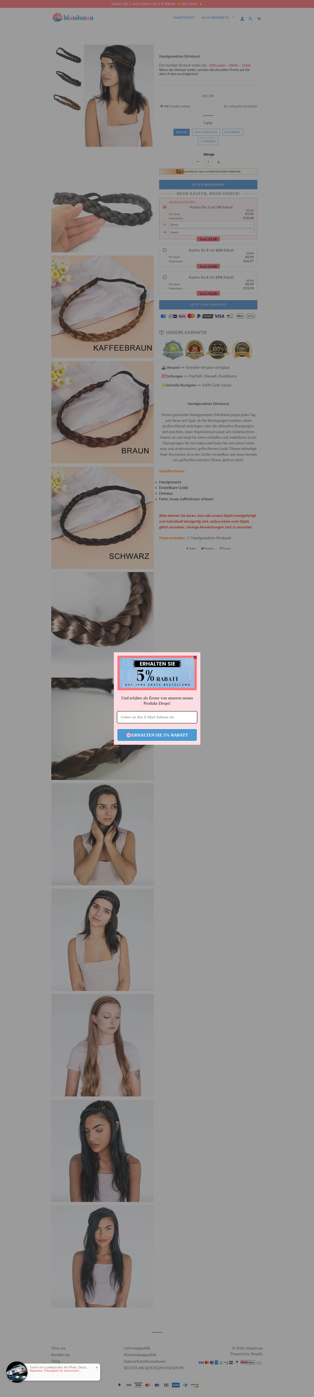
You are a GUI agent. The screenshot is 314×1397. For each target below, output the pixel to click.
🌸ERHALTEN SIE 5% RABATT (157, 735)
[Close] (195, 657)
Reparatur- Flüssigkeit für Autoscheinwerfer (56, 1370)
